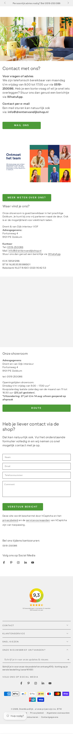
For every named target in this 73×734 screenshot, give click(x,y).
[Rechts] (68, 3)
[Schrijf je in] (69, 659)
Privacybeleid (37, 713)
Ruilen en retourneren (28, 717)
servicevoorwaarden (38, 520)
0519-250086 (15, 247)
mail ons (21, 125)
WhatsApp (54, 254)
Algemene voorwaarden (58, 713)
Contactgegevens (49, 717)
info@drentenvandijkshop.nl (25, 250)
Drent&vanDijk (26, 709)
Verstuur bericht (23, 506)
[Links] (5, 3)
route (36, 407)
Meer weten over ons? (27, 197)
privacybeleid (10, 520)
